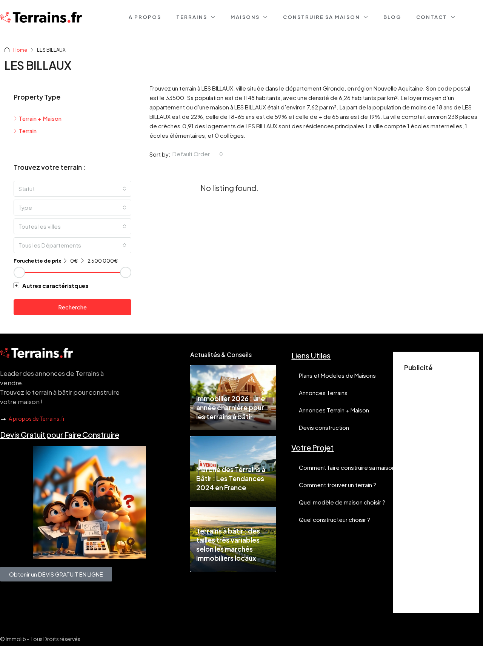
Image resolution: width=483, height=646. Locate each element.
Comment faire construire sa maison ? (349, 467)
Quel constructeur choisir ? (334, 519)
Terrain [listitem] (28, 130)
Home (20, 50)
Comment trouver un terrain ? (337, 484)
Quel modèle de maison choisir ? (342, 502)
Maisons (245, 17)
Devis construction (324, 427)
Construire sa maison (321, 17)
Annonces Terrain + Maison (334, 410)
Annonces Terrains (323, 392)
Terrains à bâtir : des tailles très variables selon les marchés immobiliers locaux (228, 544)
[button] (72, 285)
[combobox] (197, 154)
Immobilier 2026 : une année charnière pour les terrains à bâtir (230, 407)
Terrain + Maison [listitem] (40, 118)
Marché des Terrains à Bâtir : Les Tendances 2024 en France (230, 478)
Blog (392, 17)
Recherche (72, 307)
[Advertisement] (436, 488)
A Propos (145, 17)
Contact (431, 17)
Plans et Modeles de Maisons (337, 375)
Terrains (191, 17)
